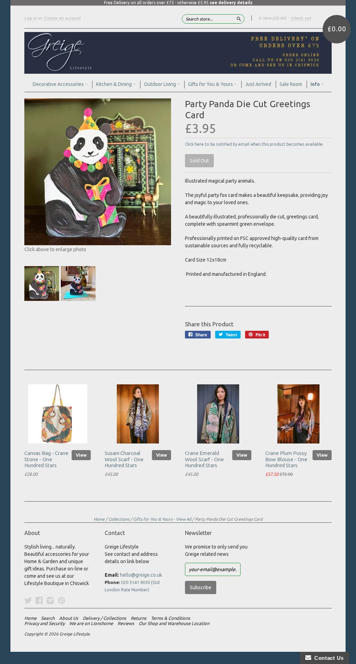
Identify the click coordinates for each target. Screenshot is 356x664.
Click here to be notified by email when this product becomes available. (254, 144)
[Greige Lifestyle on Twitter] (28, 600)
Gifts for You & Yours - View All (162, 519)
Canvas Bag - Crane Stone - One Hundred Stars (46, 459)
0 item (273, 18)
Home (99, 519)
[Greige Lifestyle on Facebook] (39, 600)
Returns (138, 618)
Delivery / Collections (104, 618)
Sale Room (291, 84)
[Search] (239, 19)
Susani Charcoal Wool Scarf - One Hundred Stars (124, 459)
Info (315, 84)
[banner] (178, 53)
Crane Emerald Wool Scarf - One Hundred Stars (204, 459)
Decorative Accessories (59, 84)
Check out (301, 18)
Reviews (126, 623)
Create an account (62, 18)
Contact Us (327, 658)
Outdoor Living (160, 84)
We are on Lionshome (91, 623)
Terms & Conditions (170, 618)
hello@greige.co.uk (141, 575)
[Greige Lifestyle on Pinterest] (61, 600)
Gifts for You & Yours (211, 84)
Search (48, 618)
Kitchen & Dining (114, 84)
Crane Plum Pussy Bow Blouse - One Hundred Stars (286, 459)
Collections (118, 519)
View (81, 455)
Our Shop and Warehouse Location (174, 623)
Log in (30, 18)
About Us (68, 618)
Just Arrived (258, 84)
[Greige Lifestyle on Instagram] (50, 600)
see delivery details (231, 2)
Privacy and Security (44, 623)
